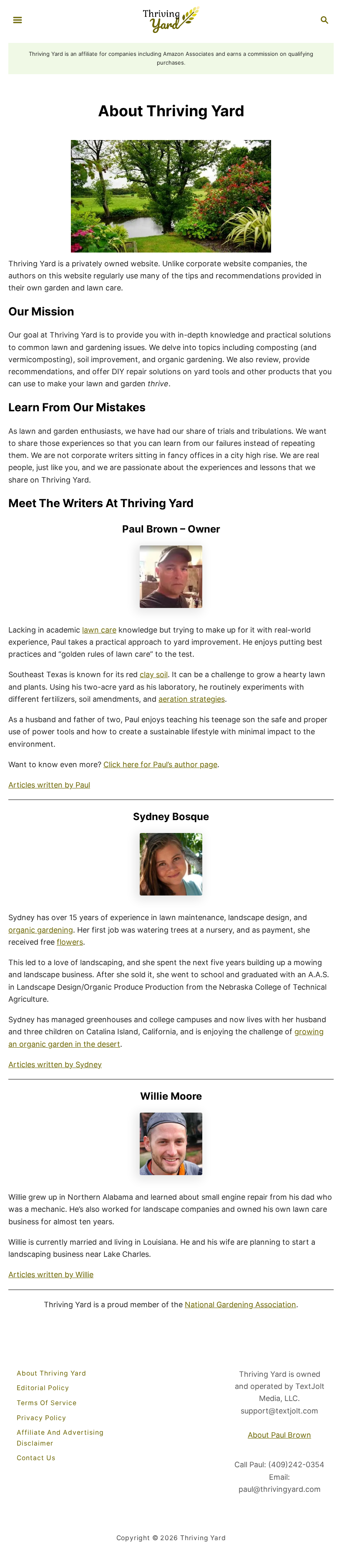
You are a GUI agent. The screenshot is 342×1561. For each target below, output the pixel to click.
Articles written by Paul (49, 784)
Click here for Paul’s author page (160, 764)
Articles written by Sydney (55, 1064)
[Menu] (17, 20)
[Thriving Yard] (171, 19)
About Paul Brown (279, 1435)
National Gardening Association (240, 1304)
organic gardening (40, 930)
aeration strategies (191, 699)
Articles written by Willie (50, 1274)
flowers (70, 942)
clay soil (154, 674)
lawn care (99, 629)
